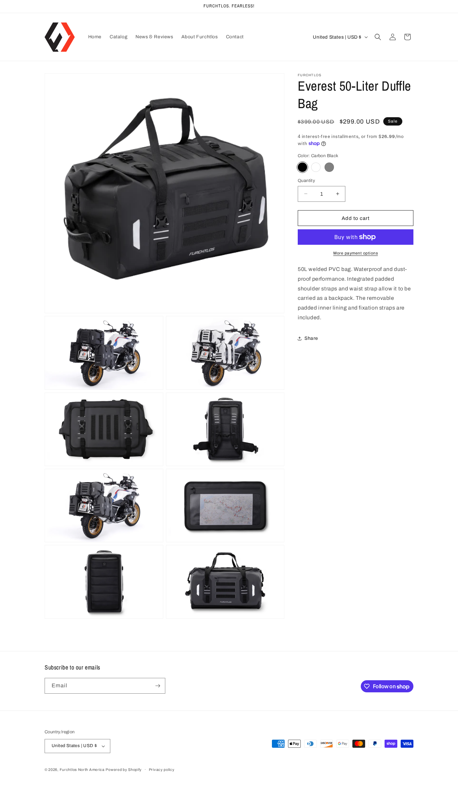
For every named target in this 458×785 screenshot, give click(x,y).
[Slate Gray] (329, 167)
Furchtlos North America (82, 770)
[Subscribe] (157, 686)
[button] (377, 37)
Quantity (306, 180)
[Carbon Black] (302, 167)
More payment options (355, 253)
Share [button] (311, 338)
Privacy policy (162, 770)
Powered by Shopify (124, 770)
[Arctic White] (316, 167)
